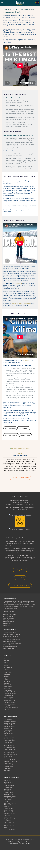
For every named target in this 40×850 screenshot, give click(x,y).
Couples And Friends (10, 732)
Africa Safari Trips (9, 822)
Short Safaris (8, 827)
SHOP (9, 842)
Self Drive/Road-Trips (10, 803)
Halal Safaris (7, 768)
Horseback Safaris (9, 765)
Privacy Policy (16, 842)
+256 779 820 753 (30, 505)
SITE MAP (21, 843)
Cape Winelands (8, 697)
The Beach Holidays (9, 645)
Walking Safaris (8, 766)
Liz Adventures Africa (10, 638)
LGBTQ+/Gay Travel (9, 759)
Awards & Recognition (10, 614)
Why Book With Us (9, 611)
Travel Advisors (8, 794)
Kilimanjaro (7, 688)
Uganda (6, 678)
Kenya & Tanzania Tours (11, 706)
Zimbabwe (7, 681)
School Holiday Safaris (10, 754)
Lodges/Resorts (8, 787)
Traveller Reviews (9, 621)
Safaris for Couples (9, 726)
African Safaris (8, 780)
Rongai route (18, 283)
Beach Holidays (8, 808)
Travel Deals (7, 789)
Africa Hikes (7, 709)
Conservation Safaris (10, 740)
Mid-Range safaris (9, 752)
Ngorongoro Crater (9, 700)
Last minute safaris (9, 829)
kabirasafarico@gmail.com (20, 502)
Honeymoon (7, 799)
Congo (6, 662)
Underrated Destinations (11, 707)
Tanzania (6, 676)
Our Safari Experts (9, 616)
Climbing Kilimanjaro (9, 180)
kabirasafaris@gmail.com (21, 500)
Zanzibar (6, 683)
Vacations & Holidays (10, 796)
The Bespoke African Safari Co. (13, 634)
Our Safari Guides (9, 618)
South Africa (7, 672)
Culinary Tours (8, 770)
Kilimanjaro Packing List (11, 435)
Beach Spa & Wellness (10, 761)
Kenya (6, 664)
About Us (6, 613)
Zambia (6, 679)
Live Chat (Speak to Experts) (21, 585)
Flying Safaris (8, 742)
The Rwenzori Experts (10, 641)
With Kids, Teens (8, 728)
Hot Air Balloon (8, 730)
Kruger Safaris (8, 686)
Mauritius (6, 666)
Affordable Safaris (9, 813)
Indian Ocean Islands (10, 704)
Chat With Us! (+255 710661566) (21, 478)
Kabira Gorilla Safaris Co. (11, 636)
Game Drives (8, 820)
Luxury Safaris (8, 719)
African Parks (8, 685)
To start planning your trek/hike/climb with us (17, 460)
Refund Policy (14, 843)
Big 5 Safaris (7, 815)
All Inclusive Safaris (9, 747)
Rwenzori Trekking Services (12, 640)
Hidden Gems (8, 735)
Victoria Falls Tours (9, 725)
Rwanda (6, 671)
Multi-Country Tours (9, 751)
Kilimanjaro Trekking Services (12, 643)
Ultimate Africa (8, 831)
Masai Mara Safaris (9, 692)
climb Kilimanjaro (26, 360)
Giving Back (7, 620)
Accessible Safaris (9, 746)
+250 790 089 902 (17, 505)
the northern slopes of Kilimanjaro (21, 303)
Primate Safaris (8, 805)
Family (6, 801)
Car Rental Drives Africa (10, 646)
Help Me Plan (21, 570)
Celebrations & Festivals (11, 758)
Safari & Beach (8, 733)
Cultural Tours (8, 817)
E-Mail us (21, 577)
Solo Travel (7, 806)
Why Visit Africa (8, 782)
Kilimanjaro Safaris (25, 435)
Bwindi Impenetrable (10, 702)
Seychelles (7, 674)
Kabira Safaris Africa (10, 633)
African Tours (8, 824)
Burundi (6, 660)
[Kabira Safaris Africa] (20, 2)
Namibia (6, 669)
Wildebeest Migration (10, 721)
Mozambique (8, 667)
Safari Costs (7, 791)
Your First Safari (8, 798)
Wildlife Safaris (8, 810)
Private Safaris (8, 763)
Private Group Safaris (10, 749)
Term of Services (26, 842)
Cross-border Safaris (10, 812)
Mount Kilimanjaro (23, 428)
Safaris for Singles (9, 739)
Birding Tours (8, 756)
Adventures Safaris (9, 826)
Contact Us (7, 625)
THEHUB (28, 843)
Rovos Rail (7, 744)
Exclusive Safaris (9, 737)
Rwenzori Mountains (10, 693)
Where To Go (8, 784)
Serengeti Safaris (9, 695)
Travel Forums (8, 623)
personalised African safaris (26, 548)
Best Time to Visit (9, 785)
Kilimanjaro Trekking (10, 428)
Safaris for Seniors (9, 723)
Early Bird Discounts (9, 819)
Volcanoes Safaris (9, 699)
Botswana (7, 659)
